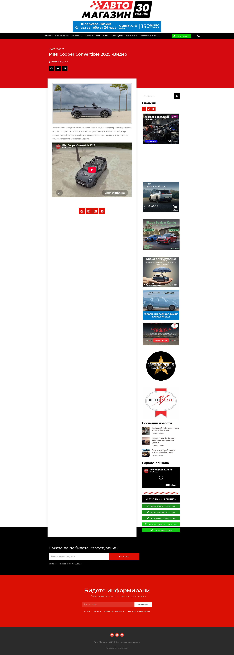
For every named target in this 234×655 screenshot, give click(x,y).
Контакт (97, 612)
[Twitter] (149, 109)
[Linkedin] (95, 211)
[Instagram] (89, 211)
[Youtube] (153, 109)
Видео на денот (56, 49)
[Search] (177, 96)
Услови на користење (114, 612)
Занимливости (61, 36)
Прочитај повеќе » (158, 433)
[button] (198, 36)
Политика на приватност (139, 612)
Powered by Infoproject (117, 648)
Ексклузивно (131, 36)
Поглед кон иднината (150, 36)
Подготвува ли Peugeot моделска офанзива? (163, 451)
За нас (87, 612)
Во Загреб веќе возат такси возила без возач (165, 429)
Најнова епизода (155, 463)
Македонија (77, 36)
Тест (98, 36)
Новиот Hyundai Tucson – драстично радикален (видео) (164, 440)
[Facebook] (82, 211)
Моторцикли (117, 36)
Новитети (48, 36)
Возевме (89, 36)
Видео (106, 36)
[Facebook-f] (144, 109)
